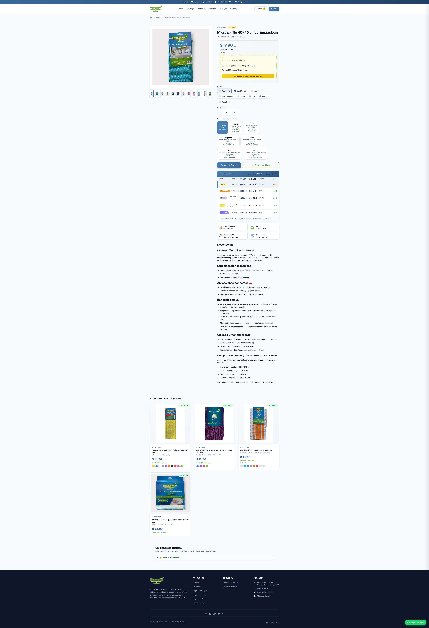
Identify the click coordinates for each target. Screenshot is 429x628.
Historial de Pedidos (230, 583)
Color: (219, 87)
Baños (158, 18)
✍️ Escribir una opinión (169, 558)
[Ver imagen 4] (167, 94)
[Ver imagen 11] (204, 94)
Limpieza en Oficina (200, 599)
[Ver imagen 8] (189, 94)
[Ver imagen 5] (173, 94)
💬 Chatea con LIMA (261, 165)
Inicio (181, 9)
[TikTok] (214, 614)
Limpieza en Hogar (200, 591)
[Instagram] (206, 614)
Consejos (223, 9)
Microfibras (197, 587)
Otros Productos (199, 603)
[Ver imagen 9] (194, 94)
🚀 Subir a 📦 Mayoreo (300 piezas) (248, 76)
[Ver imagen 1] (152, 94)
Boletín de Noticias (230, 587)
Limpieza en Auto (199, 595)
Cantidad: (221, 108)
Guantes (196, 583)
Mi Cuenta (274, 8)
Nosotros (212, 9)
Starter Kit (201, 9)
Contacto (234, 9)
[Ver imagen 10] (199, 94)
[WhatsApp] (223, 614)
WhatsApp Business (242, 2)
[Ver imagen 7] (183, 94)
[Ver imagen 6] (178, 94)
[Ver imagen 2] (157, 94)
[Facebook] (210, 614)
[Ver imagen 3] (162, 94)
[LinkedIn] (219, 614)
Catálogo (190, 9)
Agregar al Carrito (229, 165)
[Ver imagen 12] (210, 94)
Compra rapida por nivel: (227, 119)
